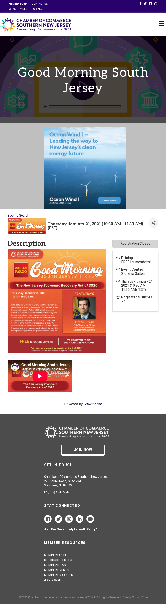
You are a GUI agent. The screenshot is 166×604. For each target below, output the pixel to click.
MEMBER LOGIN (18, 3)
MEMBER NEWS (55, 565)
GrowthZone (93, 404)
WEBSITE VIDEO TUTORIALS (25, 8)
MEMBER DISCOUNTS (59, 575)
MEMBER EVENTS (56, 570)
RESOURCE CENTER (58, 560)
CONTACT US (40, 3)
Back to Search (18, 215)
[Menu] (161, 23)
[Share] (153, 223)
